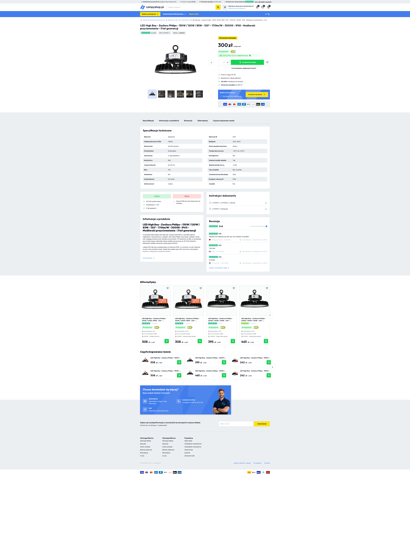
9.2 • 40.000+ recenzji (263, 2)
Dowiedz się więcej (255, 94)
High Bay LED (172, 20)
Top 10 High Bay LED (184, 20)
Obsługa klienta (145, 441)
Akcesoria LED (189, 456)
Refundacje (144, 453)
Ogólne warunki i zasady (242, 463)
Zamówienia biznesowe (173, 14)
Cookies (267, 463)
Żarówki (187, 453)
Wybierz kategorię (149, 14)
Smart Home (188, 450)
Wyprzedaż (188, 441)
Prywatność (257, 463)
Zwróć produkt (145, 447)
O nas (142, 456)
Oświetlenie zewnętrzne (192, 447)
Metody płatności (146, 450)
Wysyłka (143, 444)
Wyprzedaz (194, 14)
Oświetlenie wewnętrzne (157, 20)
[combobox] (191, 7)
